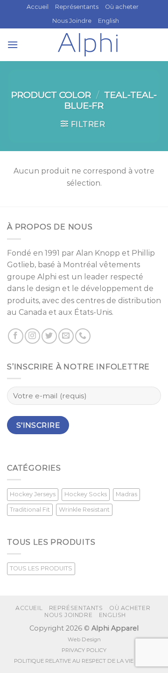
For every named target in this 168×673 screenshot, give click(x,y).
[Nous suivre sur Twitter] (49, 336)
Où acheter (122, 6)
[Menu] (12, 44)
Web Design (84, 639)
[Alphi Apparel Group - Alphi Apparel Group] (88, 44)
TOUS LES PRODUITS (41, 568)
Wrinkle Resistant (84, 509)
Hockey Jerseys (33, 494)
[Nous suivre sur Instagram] (32, 336)
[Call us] (83, 336)
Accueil (38, 6)
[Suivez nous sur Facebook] (15, 336)
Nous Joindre (71, 20)
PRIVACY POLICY (84, 650)
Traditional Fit (30, 509)
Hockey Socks (85, 494)
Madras (126, 494)
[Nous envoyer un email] (66, 336)
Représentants (76, 6)
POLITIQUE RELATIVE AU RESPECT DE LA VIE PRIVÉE (84, 661)
